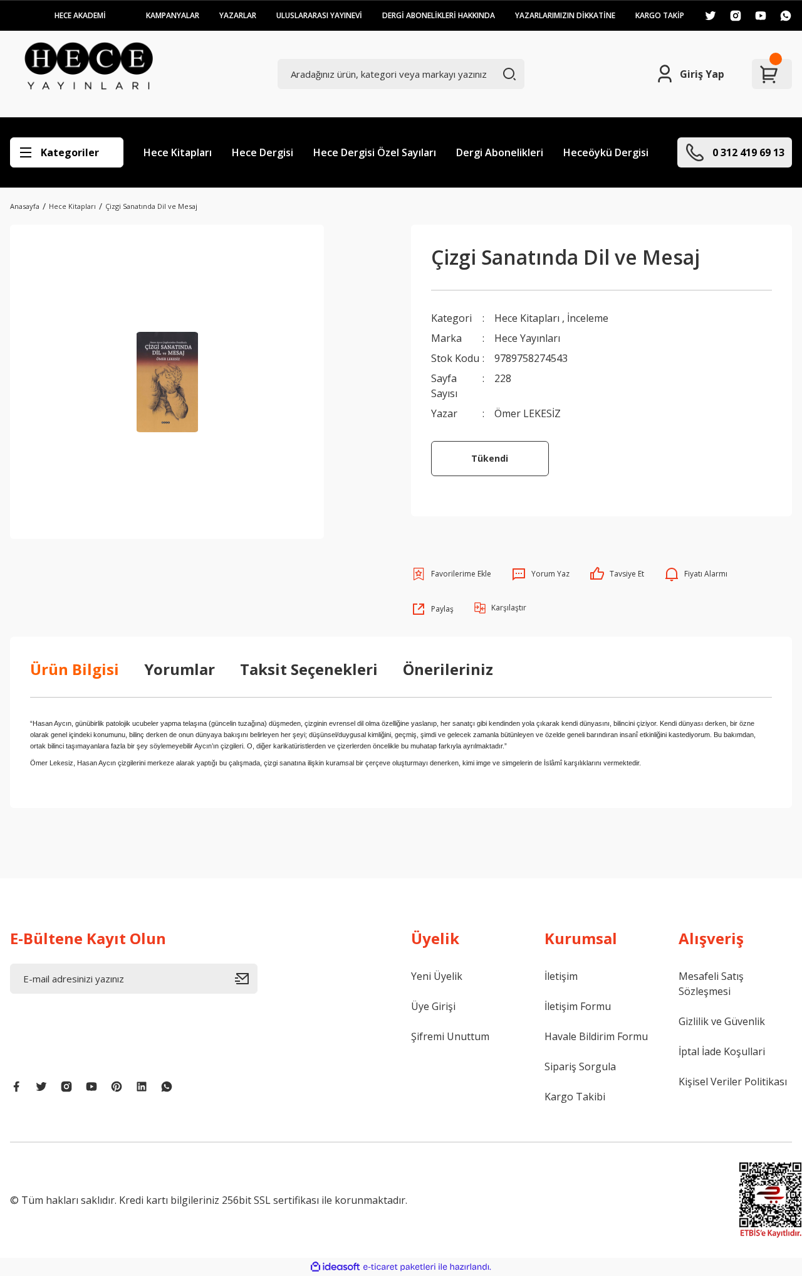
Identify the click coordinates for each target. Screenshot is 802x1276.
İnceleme (587, 318)
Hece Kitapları (177, 152)
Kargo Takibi (574, 1096)
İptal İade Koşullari (722, 1051)
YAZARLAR (237, 15)
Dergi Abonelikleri (499, 152)
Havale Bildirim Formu (596, 1036)
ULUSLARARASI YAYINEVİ (319, 15)
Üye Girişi (433, 1006)
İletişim (561, 976)
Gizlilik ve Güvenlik (722, 1021)
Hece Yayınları (527, 338)
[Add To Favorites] (451, 574)
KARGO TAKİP (659, 15)
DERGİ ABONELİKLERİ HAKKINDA (438, 15)
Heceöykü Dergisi (605, 152)
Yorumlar (179, 669)
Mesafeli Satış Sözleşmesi (711, 983)
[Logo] (88, 74)
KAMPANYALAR (172, 15)
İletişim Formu (577, 1006)
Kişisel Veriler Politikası (733, 1081)
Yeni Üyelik (436, 976)
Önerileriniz (448, 669)
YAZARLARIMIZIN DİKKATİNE (565, 15)
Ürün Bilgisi (74, 669)
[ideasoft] (335, 1267)
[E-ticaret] (399, 1266)
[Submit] (246, 979)
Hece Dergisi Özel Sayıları (374, 152)
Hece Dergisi (262, 152)
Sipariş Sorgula (580, 1066)
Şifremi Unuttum (450, 1036)
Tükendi (489, 458)
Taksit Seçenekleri (309, 669)
